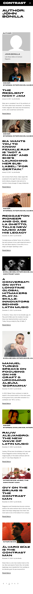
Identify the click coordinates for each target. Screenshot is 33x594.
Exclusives (9, 272)
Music (29, 85)
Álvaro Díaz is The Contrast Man (16, 551)
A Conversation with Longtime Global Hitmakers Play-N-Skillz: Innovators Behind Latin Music (15, 293)
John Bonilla (17, 99)
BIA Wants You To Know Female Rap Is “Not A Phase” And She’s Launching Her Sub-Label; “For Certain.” (15, 155)
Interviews (19, 85)
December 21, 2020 (7, 310)
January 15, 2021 (6, 172)
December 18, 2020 (7, 389)
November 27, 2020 (7, 447)
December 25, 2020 (7, 236)
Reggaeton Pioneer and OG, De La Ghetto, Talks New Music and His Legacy (15, 224)
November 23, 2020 (7, 502)
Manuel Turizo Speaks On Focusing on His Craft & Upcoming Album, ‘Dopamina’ (14, 374)
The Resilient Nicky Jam (13, 93)
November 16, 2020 (7, 558)
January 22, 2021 (6, 99)
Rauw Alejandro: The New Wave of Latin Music (15, 438)
